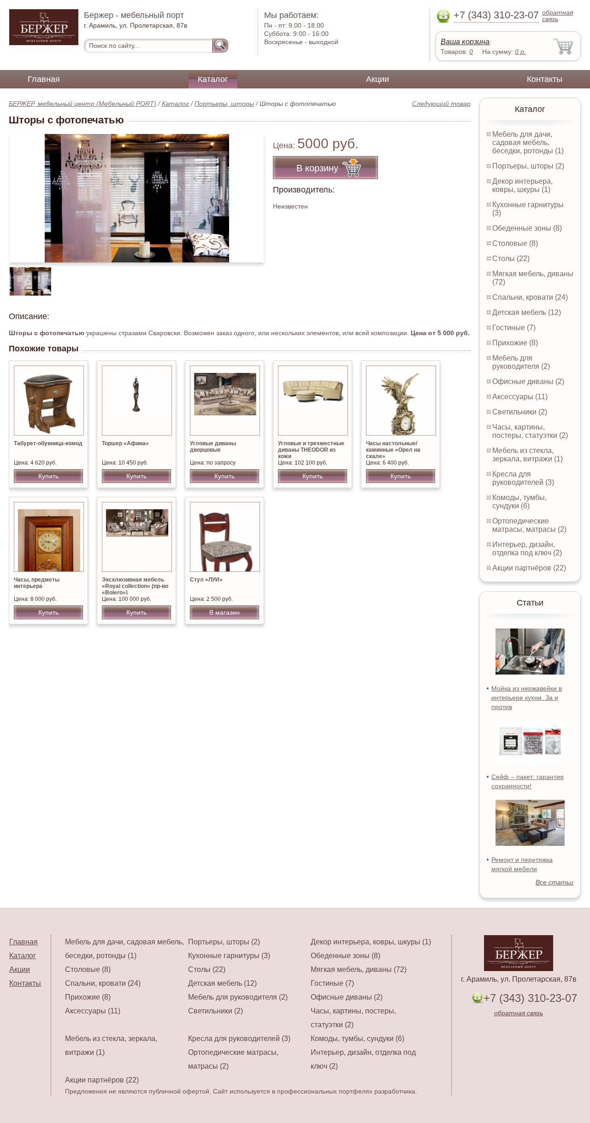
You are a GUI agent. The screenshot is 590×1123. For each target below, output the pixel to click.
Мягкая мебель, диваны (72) (359, 969)
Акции (377, 79)
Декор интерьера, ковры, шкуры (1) (522, 185)
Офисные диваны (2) (528, 381)
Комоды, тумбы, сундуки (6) (519, 502)
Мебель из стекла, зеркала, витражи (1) (527, 455)
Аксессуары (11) (520, 397)
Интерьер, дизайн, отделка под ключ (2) (527, 549)
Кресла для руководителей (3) (523, 478)
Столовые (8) (515, 243)
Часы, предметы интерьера (36, 582)
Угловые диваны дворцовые (213, 446)
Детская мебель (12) (526, 312)
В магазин (224, 612)
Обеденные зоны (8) (527, 228)
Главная (44, 79)
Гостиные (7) (514, 328)
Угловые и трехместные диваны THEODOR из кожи (311, 450)
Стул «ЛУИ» (206, 579)
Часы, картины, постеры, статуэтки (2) (530, 431)
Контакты (544, 79)
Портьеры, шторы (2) (528, 166)
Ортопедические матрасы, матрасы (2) (529, 525)
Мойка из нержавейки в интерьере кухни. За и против (526, 697)
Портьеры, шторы (224, 103)
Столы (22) (511, 258)
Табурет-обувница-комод (48, 443)
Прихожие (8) (515, 343)
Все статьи (554, 882)
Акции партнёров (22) (529, 568)
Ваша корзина (465, 42)
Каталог (213, 79)
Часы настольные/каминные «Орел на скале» (393, 450)
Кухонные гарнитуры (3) (229, 956)
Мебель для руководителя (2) (521, 362)
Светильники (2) (519, 412)
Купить (48, 476)
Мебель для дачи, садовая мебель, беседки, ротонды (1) (528, 142)
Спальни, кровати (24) (530, 297)
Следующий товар (441, 103)
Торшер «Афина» (125, 443)
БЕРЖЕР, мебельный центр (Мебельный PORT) (82, 103)
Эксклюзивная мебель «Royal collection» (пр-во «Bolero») (135, 586)
